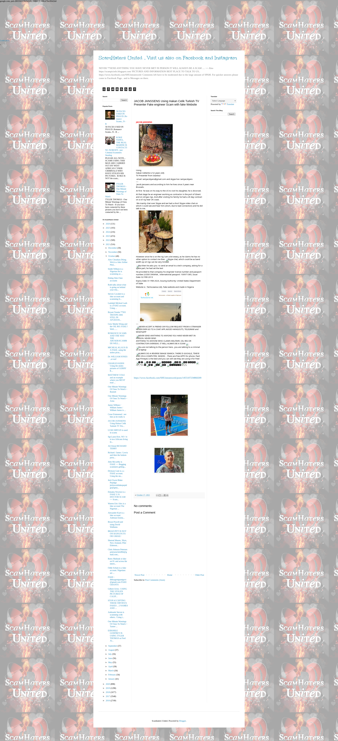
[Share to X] (162, 495)
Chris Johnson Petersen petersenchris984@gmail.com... (117, 552)
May (110, 662)
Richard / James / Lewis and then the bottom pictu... (118, 455)
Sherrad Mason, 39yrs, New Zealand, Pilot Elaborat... (117, 543)
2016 (108, 700)
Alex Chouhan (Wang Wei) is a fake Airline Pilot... (117, 262)
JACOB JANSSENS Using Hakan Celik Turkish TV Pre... (117, 423)
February (112, 675)
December (112, 248)
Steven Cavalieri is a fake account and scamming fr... (116, 296)
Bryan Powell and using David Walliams (115, 524)
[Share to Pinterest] (167, 495)
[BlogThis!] (159, 495)
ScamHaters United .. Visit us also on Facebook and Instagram (168, 58)
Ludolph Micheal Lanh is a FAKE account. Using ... (117, 305)
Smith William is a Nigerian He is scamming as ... (115, 271)
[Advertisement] (79, 20)
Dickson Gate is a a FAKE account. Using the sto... (116, 473)
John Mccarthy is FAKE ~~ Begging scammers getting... (117, 464)
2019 (108, 688)
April (110, 666)
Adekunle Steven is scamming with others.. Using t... (116, 614)
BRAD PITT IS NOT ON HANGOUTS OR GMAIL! (117, 533)
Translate (230, 104)
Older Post (199, 575)
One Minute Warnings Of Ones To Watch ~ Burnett (117, 389)
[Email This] (157, 495)
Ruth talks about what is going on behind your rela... (117, 287)
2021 (108, 244)
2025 (108, 228)
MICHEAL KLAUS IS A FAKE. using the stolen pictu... (118, 350)
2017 (108, 696)
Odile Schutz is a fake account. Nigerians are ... (117, 570)
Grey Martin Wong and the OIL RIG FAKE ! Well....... (118, 326)
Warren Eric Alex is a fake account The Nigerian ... (117, 506)
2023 (108, 236)
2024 (108, 232)
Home (169, 575)
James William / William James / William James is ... (117, 407)
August (111, 650)
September (113, 646)
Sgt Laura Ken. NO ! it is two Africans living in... (118, 439)
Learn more (5, 40)
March (111, 670)
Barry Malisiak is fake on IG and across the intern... (117, 561)
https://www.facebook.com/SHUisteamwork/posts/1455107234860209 (167, 377)
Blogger (182, 721)
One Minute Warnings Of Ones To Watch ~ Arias (117, 398)
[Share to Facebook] (164, 495)
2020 (108, 684)
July (110, 654)
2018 (108, 692)
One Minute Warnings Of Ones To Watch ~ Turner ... (117, 624)
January (111, 679)
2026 (108, 224)
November (113, 252)
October (112, 256)
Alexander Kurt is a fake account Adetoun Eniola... (116, 515)
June (110, 658)
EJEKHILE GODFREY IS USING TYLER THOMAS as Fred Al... (117, 635)
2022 (108, 240)
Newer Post (139, 575)
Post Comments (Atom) (155, 580)
